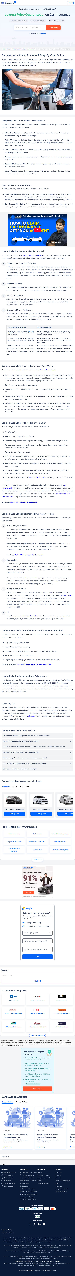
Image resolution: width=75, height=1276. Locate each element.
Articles (40, 1172)
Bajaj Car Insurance (13, 1000)
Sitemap (58, 1175)
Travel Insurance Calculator (28, 1194)
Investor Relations (61, 1191)
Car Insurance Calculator (37, 842)
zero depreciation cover (33, 578)
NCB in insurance (64, 595)
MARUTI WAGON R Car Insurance (14, 809)
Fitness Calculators (28, 1175)
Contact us (59, 1186)
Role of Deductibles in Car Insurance (29, 555)
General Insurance (10, 1172)
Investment (7, 1180)
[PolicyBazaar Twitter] (35, 1224)
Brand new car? (37, 33)
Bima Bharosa (10, 1233)
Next (37, 957)
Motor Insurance (11, 49)
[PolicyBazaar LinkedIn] (39, 1224)
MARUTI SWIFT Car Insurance (41, 809)
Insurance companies (44, 1178)
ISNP (57, 1183)
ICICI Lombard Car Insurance (61, 1013)
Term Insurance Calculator (28, 1180)
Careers (58, 1178)
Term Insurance (9, 1178)
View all (36, 859)
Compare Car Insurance (14, 842)
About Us (58, 1172)
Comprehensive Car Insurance (14, 850)
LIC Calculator (24, 1186)
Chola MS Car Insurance (37, 1000)
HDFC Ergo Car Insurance (37, 1013)
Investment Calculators (29, 1172)
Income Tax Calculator (27, 1178)
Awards (40, 1180)
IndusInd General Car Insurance (37, 1027)
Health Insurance (9, 1183)
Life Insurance (8, 1175)
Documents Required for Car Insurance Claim (33, 664)
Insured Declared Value (30, 616)
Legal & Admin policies (63, 1180)
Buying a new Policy (33, 923)
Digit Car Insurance (61, 1000)
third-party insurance (47, 370)
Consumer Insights (43, 1183)
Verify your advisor (61, 1189)
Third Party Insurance (60, 842)
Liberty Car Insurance (61, 1027)
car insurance (31, 716)
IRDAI (2, 1233)
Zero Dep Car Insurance (60, 834)
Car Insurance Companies (60, 850)
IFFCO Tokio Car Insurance (13, 1027)
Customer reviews (43, 1175)
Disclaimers (5, 1157)
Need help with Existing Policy (37, 926)
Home (3, 49)
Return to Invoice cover (37, 477)
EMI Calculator (24, 1183)
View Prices (53, 28)
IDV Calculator (37, 850)
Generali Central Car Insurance (13, 1013)
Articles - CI (30, 49)
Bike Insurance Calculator (28, 1199)
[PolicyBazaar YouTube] (44, 1224)
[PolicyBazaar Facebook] (30, 1224)
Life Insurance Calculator (27, 1189)
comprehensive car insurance (33, 255)
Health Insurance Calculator (28, 1191)
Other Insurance (9, 1186)
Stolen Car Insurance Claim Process (24, 502)
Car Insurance (21, 49)
